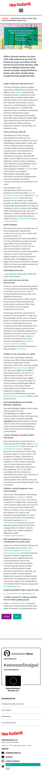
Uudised (5, 18)
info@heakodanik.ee (13, 753)
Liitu (7, 768)
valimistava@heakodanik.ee (14, 535)
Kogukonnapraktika (9, 723)
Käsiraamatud (6, 716)
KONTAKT (5, 749)
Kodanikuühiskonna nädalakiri (12, 704)
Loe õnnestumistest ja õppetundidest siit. (19, 593)
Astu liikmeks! (6, 710)
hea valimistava (20, 497)
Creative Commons (13, 761)
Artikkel (19, 40)
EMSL (23, 40)
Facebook (9, 757)
